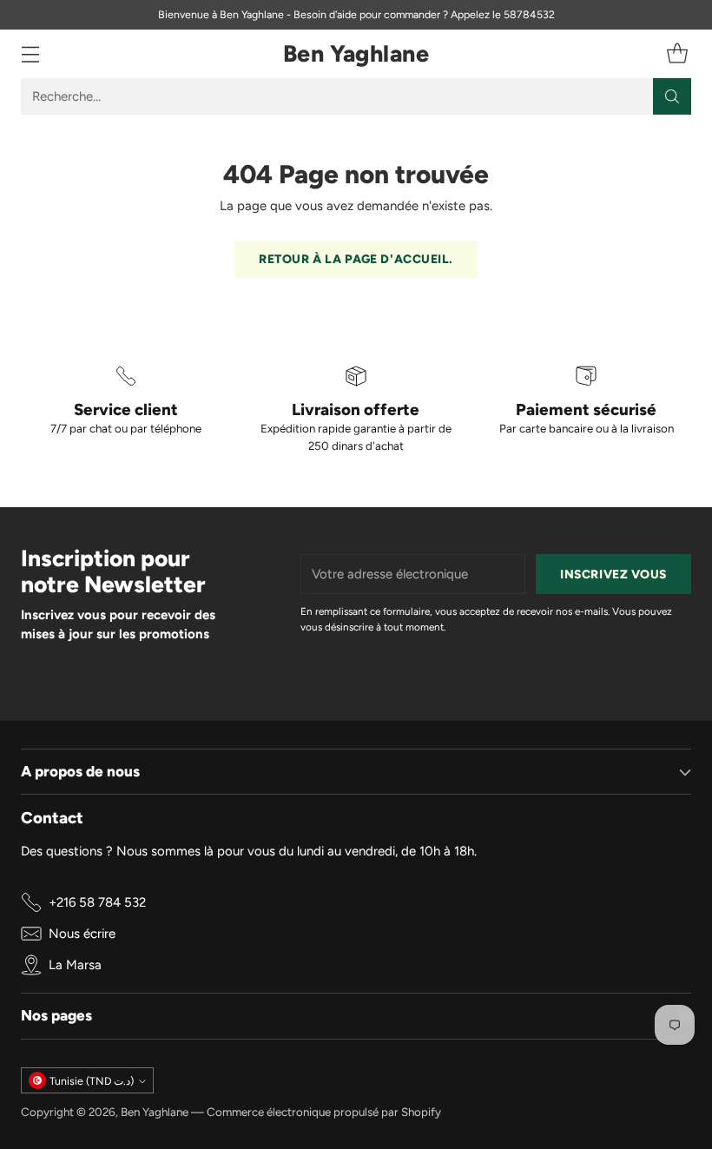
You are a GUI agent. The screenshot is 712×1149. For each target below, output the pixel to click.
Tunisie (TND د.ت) (91, 1080)
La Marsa (75, 965)
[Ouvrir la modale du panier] (677, 54)
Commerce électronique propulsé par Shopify (324, 1112)
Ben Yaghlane (154, 1112)
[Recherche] (672, 96)
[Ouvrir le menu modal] (30, 54)
